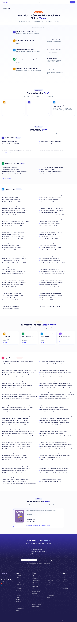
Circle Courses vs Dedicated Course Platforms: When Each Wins (52, 203)
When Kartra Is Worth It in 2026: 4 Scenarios (48, 299)
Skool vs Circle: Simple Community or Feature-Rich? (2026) (13, 271)
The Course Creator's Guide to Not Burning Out (49, 175)
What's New (18, 582)
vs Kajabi (18, 603)
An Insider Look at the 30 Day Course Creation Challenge (50, 141)
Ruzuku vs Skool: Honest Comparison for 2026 (48, 267)
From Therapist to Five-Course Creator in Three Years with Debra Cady (18, 389)
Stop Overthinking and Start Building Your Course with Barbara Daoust (18, 372)
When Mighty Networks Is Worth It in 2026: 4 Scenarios (12, 301)
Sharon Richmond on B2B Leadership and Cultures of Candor (55, 472)
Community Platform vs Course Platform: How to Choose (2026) (52, 193)
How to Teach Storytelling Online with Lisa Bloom (51, 433)
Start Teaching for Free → (6, 579)
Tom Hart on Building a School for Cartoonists (50, 481)
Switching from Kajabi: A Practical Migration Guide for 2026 (51, 275)
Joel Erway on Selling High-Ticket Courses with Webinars (15, 418)
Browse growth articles (51, 58)
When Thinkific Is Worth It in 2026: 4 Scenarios (11, 306)
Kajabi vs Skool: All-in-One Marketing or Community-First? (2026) (52, 243)
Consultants (34, 582)
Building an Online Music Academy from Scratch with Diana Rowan (17, 392)
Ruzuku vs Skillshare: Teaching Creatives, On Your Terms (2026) (14, 208)
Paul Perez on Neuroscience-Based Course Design (13, 461)
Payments (18, 597)
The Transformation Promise (32, 516)
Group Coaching (35, 595)
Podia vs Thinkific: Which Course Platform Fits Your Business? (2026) (52, 262)
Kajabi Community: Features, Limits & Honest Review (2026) (13, 236)
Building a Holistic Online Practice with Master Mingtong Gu (17, 442)
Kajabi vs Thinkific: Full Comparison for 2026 (48, 245)
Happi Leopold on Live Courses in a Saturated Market (53, 405)
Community (18, 590)
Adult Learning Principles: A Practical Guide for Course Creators (51, 150)
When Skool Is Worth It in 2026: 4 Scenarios (10, 304)
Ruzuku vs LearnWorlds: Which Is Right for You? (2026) (50, 206)
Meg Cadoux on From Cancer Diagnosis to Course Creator (53, 442)
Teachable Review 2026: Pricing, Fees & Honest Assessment (13, 230)
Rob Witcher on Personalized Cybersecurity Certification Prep (16, 468)
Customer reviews (50, 74)
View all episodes (6, 486)
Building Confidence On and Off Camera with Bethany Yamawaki (55, 372)
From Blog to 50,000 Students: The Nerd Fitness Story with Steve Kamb (18, 474)
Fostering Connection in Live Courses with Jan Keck (13, 411)
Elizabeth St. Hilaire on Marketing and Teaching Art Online (54, 398)
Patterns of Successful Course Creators (54, 60)
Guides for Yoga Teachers (51, 70)
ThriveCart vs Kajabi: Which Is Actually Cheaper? (11, 297)
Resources (48, 2)
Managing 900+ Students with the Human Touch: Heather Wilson (17, 407)
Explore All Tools (38, 346)
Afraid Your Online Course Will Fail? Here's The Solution (50, 148)
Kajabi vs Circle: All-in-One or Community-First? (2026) (12, 238)
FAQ (63, 581)
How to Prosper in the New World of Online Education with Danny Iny (17, 385)
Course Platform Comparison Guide (53, 49)
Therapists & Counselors (36, 604)
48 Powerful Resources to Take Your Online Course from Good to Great (53, 167)
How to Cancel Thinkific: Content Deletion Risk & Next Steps (51, 219)
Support (64, 584)
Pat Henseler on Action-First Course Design (50, 457)
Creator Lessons (50, 580)
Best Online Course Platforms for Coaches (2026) (11, 199)
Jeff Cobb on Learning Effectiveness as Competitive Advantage (54, 411)
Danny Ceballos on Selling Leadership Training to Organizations (55, 383)
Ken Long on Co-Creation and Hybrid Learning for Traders (15, 426)
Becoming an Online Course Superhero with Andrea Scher (15, 368)
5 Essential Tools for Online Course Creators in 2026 (12, 195)
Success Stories (49, 68)
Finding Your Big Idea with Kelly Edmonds (50, 424)
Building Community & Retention (33, 522)
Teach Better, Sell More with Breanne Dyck (50, 374)
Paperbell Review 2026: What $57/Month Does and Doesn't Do (51, 256)
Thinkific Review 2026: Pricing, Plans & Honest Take (49, 230)
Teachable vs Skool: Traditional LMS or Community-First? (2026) (14, 291)
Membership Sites (35, 589)
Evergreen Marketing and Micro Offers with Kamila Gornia (15, 422)
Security (74, 620)
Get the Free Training (28, 560)
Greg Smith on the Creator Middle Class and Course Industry (16, 405)
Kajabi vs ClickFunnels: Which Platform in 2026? (49, 238)
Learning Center (50, 576)
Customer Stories (50, 595)
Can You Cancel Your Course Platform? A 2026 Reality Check (13, 212)
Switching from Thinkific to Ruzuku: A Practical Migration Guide (51, 282)
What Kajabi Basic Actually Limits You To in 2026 (49, 234)
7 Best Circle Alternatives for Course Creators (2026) (12, 203)
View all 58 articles (6, 152)
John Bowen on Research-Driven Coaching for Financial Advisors (54, 418)
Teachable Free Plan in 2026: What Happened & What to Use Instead (15, 286)
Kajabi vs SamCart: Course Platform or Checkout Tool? (50, 240)
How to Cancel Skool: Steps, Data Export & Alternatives (50, 216)
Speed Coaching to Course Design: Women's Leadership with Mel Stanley (56, 444)
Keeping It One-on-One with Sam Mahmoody (14, 470)
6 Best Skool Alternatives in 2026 (8, 269)
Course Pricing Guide (51, 587)
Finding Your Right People (32, 517)
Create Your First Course (51, 586)
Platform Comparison (51, 589)
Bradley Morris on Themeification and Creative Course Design (16, 374)
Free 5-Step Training (50, 34)
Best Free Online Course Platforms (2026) (10, 197)
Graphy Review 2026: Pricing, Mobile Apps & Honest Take (13, 223)
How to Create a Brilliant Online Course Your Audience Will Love (52, 145)
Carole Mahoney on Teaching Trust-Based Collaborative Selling (17, 376)
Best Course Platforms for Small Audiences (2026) (49, 201)
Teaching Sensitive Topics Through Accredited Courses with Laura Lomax (18, 429)
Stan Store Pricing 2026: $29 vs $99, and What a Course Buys (14, 273)
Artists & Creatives (35, 578)
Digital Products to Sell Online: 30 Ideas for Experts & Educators (14, 148)
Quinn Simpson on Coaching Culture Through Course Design (16, 463)
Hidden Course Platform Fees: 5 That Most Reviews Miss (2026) (52, 195)
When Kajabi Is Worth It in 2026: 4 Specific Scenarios (12, 299)
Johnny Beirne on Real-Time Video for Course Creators (15, 420)
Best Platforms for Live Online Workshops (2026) (11, 201)
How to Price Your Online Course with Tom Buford (14, 481)
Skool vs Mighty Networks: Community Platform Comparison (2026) (52, 271)
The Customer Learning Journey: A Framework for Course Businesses (17, 361)
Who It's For (24, 2)
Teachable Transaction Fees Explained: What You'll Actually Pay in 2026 (53, 286)
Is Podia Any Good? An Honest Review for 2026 (11, 227)
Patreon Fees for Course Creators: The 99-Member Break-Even (14, 258)
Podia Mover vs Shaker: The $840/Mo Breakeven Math (50, 260)
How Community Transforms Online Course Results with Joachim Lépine (56, 416)
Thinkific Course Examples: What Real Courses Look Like (50, 293)
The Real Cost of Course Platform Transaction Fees (49, 258)
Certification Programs (36, 591)
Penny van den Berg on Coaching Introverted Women (53, 461)
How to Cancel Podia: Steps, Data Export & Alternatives (12, 216)
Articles (48, 578)
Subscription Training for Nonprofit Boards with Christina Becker (55, 378)
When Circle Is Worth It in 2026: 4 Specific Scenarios (50, 297)
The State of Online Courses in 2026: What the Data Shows (13, 173)
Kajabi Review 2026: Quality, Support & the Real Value (50, 223)
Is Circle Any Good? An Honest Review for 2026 (49, 221)
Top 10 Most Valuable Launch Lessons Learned (11, 169)
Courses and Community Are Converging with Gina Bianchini (16, 402)
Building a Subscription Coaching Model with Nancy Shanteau (54, 453)
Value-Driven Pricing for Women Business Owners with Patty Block (54, 459)
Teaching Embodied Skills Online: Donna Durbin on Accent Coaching (55, 392)
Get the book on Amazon (44, 525)
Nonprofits (34, 584)
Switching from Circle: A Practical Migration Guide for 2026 (13, 275)
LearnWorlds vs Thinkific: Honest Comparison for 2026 (50, 251)
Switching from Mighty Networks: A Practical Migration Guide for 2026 (53, 278)
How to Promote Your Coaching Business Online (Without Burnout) (15, 171)
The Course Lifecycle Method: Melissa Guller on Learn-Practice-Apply (18, 448)
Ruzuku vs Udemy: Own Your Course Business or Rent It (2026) (51, 208)
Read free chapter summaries (31, 525)
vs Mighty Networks (20, 608)
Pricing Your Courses (31, 519)
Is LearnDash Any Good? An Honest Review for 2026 (12, 225)
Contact (64, 583)
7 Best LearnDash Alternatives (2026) (9, 249)
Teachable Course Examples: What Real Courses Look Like (50, 284)
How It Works (32, 2)
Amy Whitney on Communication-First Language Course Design (54, 365)
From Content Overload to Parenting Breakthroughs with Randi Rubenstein (19, 466)
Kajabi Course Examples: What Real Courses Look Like (50, 236)
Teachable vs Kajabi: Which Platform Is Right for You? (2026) (51, 288)
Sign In (3, 581)
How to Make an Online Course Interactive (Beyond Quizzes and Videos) (15, 221)
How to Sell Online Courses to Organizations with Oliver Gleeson (55, 455)
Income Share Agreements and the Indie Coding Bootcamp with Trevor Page (19, 483)
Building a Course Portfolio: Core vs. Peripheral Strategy (52, 361)
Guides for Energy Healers (51, 69)
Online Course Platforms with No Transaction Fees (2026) (13, 256)
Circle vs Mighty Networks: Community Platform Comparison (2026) (15, 206)
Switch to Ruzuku (19, 613)
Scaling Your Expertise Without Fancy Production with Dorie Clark (16, 394)
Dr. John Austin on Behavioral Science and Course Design (15, 398)
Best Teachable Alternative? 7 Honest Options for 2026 (12, 284)
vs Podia (17, 606)
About (64, 575)
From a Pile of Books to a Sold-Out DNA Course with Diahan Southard (56, 389)
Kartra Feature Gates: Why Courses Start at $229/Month (50, 247)
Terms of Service (56, 620)
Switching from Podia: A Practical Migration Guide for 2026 (13, 280)
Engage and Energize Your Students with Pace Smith (14, 457)
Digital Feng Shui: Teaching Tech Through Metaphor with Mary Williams (56, 440)
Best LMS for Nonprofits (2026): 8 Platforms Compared (50, 197)
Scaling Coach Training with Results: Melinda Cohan (52, 446)
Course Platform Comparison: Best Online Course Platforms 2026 (14, 193)
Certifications (18, 595)
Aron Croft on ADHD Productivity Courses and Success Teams (54, 370)
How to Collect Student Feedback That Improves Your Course (51, 210)
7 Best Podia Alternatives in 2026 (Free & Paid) (11, 260)
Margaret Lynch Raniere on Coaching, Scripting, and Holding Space (19, 435)
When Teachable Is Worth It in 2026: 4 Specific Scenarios (50, 304)
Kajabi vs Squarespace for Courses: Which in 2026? (12, 245)
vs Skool (17, 610)
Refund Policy (69, 620)
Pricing (38, 2)
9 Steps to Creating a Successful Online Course (11, 145)
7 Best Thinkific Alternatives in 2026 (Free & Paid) (11, 293)
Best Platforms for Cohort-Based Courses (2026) (49, 199)
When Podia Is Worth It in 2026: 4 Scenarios (48, 301)
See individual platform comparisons (9, 310)
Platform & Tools (50, 599)
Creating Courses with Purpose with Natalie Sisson (14, 455)
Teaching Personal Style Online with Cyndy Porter (14, 383)
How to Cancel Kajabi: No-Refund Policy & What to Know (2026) (52, 214)
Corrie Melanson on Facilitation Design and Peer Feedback (16, 381)
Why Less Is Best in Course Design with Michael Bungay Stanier (56, 448)
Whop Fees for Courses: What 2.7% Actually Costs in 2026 (51, 306)
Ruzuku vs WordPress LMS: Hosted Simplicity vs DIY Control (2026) (14, 210)
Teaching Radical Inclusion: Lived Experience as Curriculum (53, 470)
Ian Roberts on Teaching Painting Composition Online (52, 407)
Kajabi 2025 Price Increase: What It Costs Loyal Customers (51, 232)
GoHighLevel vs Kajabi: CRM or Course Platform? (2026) (50, 212)
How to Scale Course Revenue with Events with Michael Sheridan (55, 450)
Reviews (64, 577)
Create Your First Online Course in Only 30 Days (11, 143)
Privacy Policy (62, 620)
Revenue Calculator (50, 52)
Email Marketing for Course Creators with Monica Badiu (15, 453)
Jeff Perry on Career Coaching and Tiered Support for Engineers (16, 413)
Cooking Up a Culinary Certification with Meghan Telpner (16, 444)
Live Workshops (19, 592)
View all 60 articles (6, 178)
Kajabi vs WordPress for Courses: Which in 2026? (11, 247)
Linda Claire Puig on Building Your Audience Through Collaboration (17, 433)
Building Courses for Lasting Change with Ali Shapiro (14, 365)
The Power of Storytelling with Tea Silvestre (50, 479)
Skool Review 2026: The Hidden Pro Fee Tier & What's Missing (51, 227)
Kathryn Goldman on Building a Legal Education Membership (54, 422)
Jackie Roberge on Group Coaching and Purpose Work (15, 409)
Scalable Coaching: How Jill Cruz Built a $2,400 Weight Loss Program (16, 416)
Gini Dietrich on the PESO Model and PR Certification (52, 402)
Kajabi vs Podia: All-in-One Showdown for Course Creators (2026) (14, 240)
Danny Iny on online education (52, 61)
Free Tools (49, 593)
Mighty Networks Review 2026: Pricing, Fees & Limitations (50, 225)
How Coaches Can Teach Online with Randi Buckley (52, 463)
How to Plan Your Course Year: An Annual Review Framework (13, 175)
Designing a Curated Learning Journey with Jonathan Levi (53, 420)
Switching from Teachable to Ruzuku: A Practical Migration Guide (14, 282)
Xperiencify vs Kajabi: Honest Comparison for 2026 (11, 308)
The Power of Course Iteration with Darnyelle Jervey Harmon (56, 385)
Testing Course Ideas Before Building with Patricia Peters (15, 459)
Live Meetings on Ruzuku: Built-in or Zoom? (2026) (11, 264)
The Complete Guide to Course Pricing (54, 39)
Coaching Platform (19, 593)
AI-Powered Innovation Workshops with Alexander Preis (53, 363)
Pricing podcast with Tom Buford (53, 42)
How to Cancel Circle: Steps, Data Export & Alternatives (12, 214)
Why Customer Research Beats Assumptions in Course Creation (16, 363)
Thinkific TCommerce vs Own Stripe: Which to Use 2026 (12, 295)
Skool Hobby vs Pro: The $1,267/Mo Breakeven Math (49, 269)
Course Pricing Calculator (51, 41)
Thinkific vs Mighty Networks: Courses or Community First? (51, 295)
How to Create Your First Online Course (54, 31)
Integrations (18, 580)
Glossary (48, 597)
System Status (66, 589)
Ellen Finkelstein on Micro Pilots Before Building (14, 400)
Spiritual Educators (35, 606)
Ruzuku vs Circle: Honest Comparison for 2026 (48, 264)
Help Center (65, 588)
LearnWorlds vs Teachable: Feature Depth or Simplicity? (12, 251)
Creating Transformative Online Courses (47, 173)
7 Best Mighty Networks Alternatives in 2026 (10, 254)
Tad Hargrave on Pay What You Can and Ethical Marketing (15, 479)
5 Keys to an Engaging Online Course (47, 143)
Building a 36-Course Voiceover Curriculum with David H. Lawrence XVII (57, 387)
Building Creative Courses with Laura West (50, 429)
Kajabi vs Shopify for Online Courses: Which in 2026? (12, 243)
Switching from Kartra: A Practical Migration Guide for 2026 (13, 278)
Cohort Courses (35, 587)
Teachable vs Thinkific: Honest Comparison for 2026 (49, 291)
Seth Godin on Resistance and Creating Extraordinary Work (51, 171)
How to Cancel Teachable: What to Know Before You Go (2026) (14, 219)
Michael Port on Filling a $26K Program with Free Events (15, 450)
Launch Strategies (31, 521)
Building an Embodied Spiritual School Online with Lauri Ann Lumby (18, 431)
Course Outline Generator (51, 32)
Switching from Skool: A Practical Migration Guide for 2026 (51, 280)
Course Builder (19, 588)
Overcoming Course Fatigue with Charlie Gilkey (51, 376)
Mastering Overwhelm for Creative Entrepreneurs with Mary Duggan (17, 440)
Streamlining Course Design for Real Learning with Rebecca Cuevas (55, 466)
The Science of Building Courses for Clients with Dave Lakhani (16, 387)
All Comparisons (19, 612)
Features (18, 577)
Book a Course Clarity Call (48, 560)
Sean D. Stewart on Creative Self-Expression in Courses (16, 472)
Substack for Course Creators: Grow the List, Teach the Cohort (52, 273)
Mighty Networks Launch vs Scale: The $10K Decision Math (51, 254)
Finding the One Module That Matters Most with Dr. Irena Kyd (53, 396)
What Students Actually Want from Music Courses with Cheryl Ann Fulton (19, 378)
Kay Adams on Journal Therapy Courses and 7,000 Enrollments (16, 424)
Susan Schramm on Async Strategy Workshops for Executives (55, 477)
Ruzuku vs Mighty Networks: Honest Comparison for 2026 (13, 267)
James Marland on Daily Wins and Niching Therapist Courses (54, 409)
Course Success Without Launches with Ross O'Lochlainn (54, 468)
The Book (49, 582)
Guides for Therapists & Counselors (53, 72)
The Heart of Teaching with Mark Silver (49, 437)
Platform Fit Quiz (50, 50)
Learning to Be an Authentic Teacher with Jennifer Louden (54, 413)
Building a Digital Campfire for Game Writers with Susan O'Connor (17, 477)
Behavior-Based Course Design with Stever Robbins (52, 474)
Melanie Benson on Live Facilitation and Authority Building (16, 446)
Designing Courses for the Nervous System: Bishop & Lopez (19, 370)
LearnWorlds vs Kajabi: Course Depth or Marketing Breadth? (51, 249)
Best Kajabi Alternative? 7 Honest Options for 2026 (11, 234)
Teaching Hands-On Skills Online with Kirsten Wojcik (52, 426)
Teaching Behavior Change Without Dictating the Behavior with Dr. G (19, 396)
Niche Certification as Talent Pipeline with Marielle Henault (55, 435)
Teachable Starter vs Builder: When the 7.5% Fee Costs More (13, 288)
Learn (42, 2)
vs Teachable (18, 601)
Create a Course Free (20, 584)
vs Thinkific (18, 604)
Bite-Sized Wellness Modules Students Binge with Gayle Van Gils (55, 400)
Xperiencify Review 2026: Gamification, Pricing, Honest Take (13, 232)
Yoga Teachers (34, 602)
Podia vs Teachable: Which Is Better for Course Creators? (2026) (14, 262)
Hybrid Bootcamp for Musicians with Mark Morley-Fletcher (17, 437)
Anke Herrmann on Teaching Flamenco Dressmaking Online (54, 368)
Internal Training (34, 596)
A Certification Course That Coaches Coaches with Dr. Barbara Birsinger (57, 394)
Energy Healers (34, 600)
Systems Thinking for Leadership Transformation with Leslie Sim (54, 431)
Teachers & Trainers (35, 580)
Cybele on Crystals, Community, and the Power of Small (52, 381)
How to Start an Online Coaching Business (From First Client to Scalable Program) (17, 150)
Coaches (33, 576)
